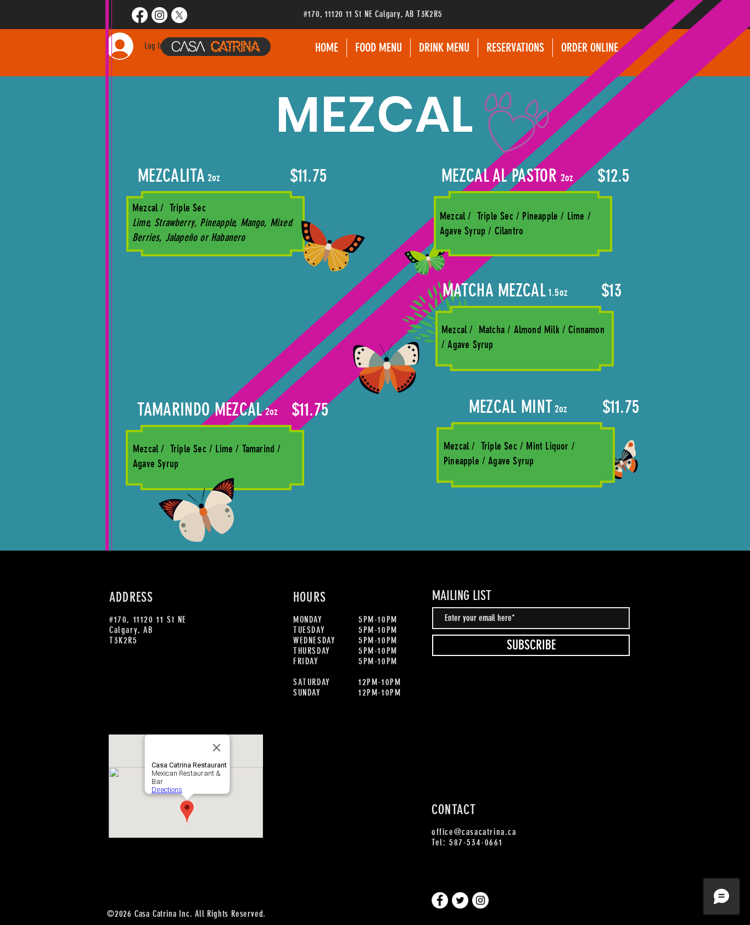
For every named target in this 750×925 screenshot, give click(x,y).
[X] (179, 15)
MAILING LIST (461, 595)
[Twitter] (460, 900)
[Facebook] (140, 15)
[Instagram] (159, 15)
